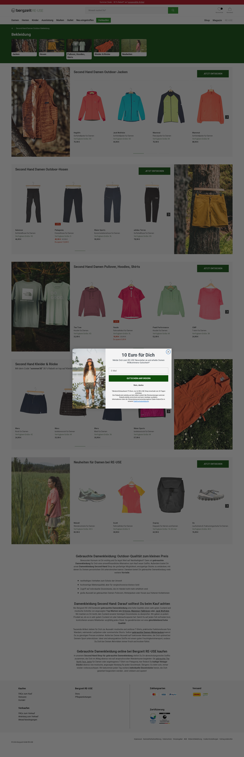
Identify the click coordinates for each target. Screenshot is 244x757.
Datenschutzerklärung (141, 401)
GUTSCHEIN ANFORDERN (138, 378)
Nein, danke (138, 385)
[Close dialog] (168, 352)
